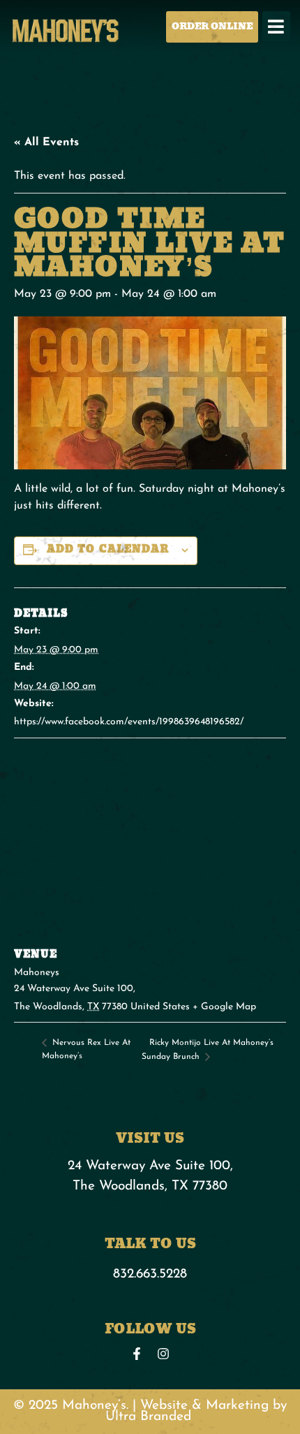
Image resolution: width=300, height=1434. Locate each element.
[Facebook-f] (136, 1353)
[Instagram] (163, 1353)
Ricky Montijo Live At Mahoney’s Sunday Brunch (207, 1050)
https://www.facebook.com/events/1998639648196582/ (128, 722)
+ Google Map (224, 1007)
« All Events (46, 142)
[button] (276, 26)
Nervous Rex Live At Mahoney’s (86, 1049)
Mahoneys (36, 972)
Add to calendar (108, 549)
